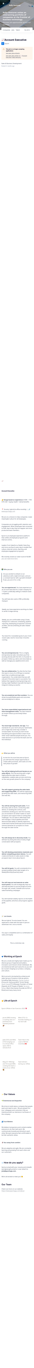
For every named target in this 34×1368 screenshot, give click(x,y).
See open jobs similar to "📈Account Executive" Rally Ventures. (16, 56)
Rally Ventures (14, 5)
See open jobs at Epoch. (13, 53)
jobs (13, 30)
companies (6, 30)
